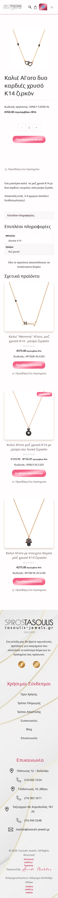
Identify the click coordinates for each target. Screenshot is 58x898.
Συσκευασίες (29, 720)
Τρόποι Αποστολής (29, 711)
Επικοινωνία (29, 738)
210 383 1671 (33, 798)
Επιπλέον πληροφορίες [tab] (21, 215)
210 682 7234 (33, 780)
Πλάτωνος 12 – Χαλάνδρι (33, 770)
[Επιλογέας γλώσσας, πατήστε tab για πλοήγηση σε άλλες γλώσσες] (43, 7)
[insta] (36, 664)
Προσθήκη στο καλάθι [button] (29, 364)
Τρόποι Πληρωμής (29, 703)
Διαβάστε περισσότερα (29, 473)
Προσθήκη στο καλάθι (29, 139)
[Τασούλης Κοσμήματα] (12, 7)
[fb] (21, 664)
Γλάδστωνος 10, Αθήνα (33, 789)
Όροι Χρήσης (29, 694)
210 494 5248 (33, 820)
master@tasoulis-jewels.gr (33, 829)
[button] (31, 7)
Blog (29, 729)
